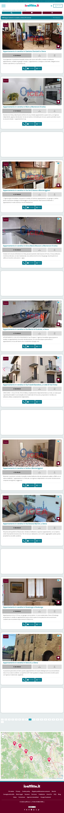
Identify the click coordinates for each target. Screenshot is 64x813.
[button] (4, 36)
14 (49, 719)
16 (57, 719)
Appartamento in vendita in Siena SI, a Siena (20, 663)
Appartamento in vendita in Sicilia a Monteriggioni (23, 468)
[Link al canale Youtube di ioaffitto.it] (34, 810)
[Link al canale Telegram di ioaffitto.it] (31, 810)
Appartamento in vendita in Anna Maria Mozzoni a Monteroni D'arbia (30, 246)
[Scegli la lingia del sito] (32, 807)
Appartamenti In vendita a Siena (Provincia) (14, 10)
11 (37, 719)
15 (53, 719)
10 (33, 719)
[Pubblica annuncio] (51, 5)
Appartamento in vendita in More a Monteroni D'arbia (24, 107)
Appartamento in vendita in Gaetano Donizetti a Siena (24, 51)
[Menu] (3, 6)
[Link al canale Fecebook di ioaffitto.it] (24, 810)
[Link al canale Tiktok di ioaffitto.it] (38, 810)
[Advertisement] (32, 144)
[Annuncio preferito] (58, 46)
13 (45, 719)
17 (61, 719)
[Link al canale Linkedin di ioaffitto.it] (27, 810)
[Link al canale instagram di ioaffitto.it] (29, 810)
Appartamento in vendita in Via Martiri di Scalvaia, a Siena (26, 329)
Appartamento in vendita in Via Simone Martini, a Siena (25, 524)
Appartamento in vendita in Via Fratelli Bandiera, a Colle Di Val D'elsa (30, 385)
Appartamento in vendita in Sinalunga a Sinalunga (23, 607)
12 (41, 719)
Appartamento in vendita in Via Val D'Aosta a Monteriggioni (26, 190)
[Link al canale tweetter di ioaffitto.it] (36, 810)
